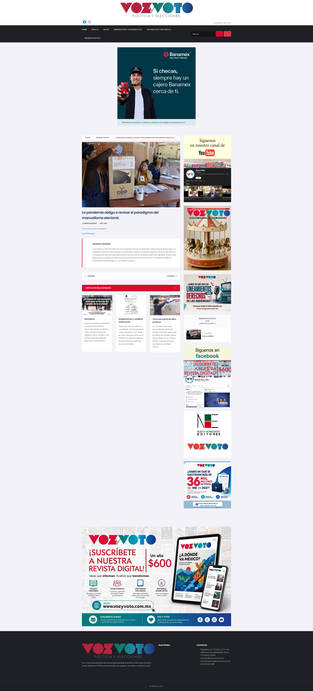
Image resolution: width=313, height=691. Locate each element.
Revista (95, 29)
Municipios (89, 319)
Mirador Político (92, 38)
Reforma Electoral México (159, 29)
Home (85, 29)
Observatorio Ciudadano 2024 (128, 29)
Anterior (91, 276)
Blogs (106, 29)
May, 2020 (103, 223)
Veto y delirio (208, 336)
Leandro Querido (90, 223)
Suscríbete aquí (88, 233)
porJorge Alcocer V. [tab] (207, 321)
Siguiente (171, 276)
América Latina (102, 137)
